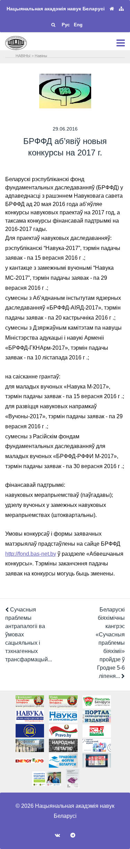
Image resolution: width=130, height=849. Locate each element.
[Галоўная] (112, 8)
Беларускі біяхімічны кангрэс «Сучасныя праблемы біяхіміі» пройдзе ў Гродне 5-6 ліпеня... (110, 643)
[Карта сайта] (121, 8)
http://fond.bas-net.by (30, 554)
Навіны (41, 56)
